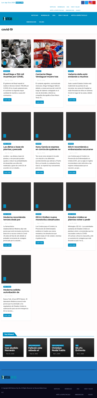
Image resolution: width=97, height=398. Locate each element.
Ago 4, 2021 (40, 223)
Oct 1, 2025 (56, 353)
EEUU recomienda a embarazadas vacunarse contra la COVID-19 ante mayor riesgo (80, 151)
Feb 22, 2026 (10, 353)
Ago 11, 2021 (41, 153)
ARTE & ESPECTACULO (57, 10)
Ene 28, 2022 (41, 80)
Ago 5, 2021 (8, 223)
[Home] (27, 15)
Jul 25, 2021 (73, 223)
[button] (95, 18)
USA (68, 7)
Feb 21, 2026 (34, 353)
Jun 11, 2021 (9, 296)
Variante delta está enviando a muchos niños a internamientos (80, 77)
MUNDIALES (61, 7)
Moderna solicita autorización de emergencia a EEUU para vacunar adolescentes (16, 294)
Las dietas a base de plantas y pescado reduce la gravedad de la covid (15, 151)
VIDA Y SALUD (75, 7)
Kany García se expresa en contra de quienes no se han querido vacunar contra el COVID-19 (48, 151)
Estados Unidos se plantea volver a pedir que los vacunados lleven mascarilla (79, 221)
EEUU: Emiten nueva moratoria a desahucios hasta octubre (48, 219)
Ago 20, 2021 (74, 80)
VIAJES (78, 10)
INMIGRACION (70, 10)
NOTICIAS (53, 7)
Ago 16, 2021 (9, 153)
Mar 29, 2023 (9, 80)
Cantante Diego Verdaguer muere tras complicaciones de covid (48, 77)
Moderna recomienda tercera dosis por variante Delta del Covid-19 (15, 221)
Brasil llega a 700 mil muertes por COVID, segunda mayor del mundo (13, 78)
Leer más (7, 100)
